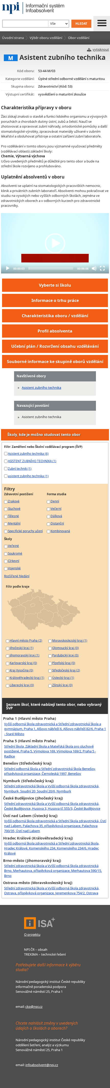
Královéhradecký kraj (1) (27, 678)
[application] (55, 243)
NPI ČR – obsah (35, 949)
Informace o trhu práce (55, 300)
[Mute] (94, 268)
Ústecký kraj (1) (63, 678)
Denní (55, 501)
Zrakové (13, 501)
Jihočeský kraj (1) (22, 648)
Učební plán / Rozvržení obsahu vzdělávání (55, 346)
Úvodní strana (13, 37)
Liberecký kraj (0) (22, 685)
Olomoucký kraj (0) (65, 648)
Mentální (14, 523)
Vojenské (14, 568)
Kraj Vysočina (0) (21, 670)
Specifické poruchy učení (25, 531)
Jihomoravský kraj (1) (24, 655)
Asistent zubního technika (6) (28, 453)
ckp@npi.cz (33, 1006)
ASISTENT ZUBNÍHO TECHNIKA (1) (32, 461)
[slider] (51, 268)
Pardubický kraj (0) (65, 655)
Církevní (13, 561)
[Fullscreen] (102, 268)
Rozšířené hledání (16, 576)
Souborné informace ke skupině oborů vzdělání (55, 361)
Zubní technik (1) (19, 468)
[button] (55, 243)
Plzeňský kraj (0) (63, 663)
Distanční (57, 523)
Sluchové (14, 508)
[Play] (7, 268)
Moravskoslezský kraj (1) (69, 640)
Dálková (56, 516)
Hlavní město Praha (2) (26, 640)
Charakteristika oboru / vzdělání (55, 316)
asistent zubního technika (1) (28, 476)
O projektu (32, 934)
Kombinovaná (60, 531)
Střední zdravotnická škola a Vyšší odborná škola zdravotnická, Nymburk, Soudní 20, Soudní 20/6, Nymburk (51, 788)
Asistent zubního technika (41, 387)
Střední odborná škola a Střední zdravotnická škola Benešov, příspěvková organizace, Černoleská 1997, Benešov (50, 771)
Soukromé (15, 553)
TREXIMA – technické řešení (45, 954)
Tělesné (13, 516)
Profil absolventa (55, 331)
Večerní (56, 508)
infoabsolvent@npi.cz (41, 1065)
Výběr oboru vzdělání (46, 37)
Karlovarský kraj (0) (23, 663)
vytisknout (101, 49)
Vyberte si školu (55, 285)
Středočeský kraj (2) (66, 670)
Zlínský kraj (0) (62, 685)
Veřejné (13, 546)
